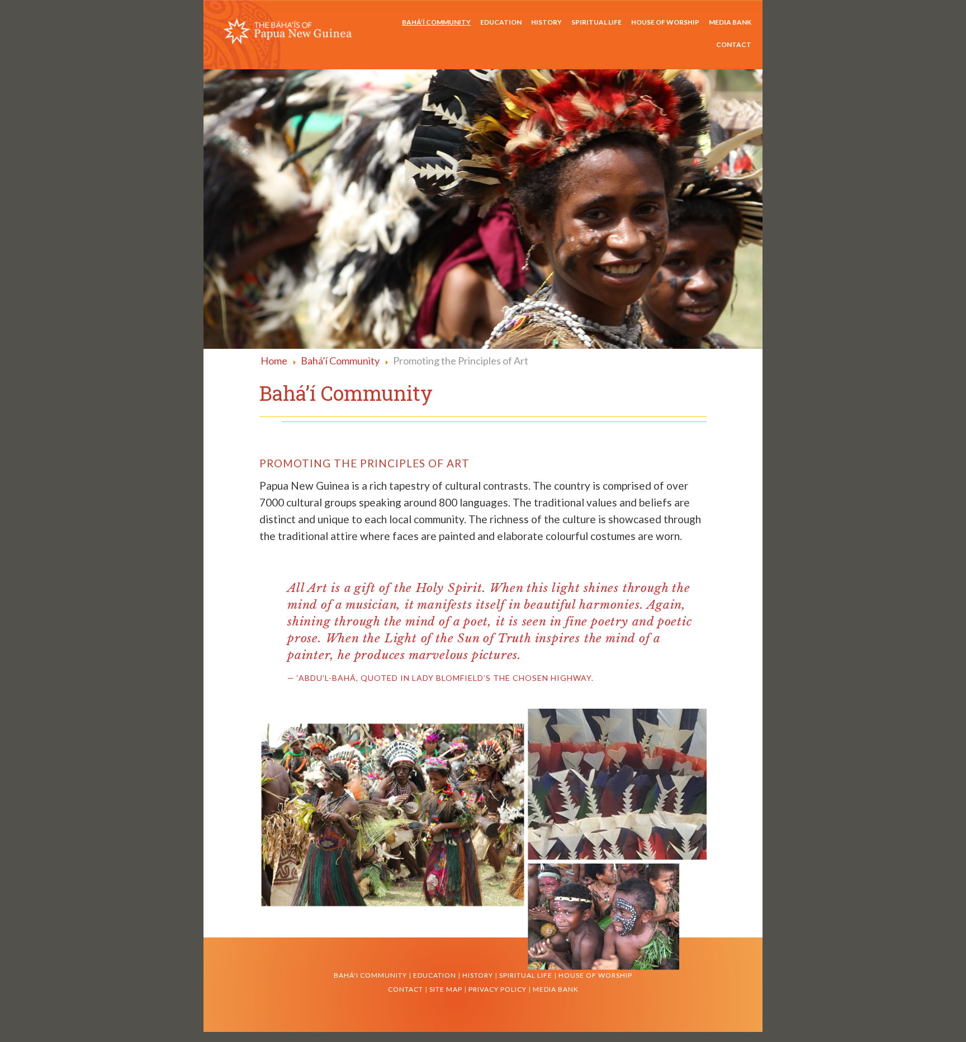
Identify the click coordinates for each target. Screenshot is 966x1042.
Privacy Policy (498, 989)
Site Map (445, 989)
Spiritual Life (596, 22)
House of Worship (665, 22)
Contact (733, 44)
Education (501, 22)
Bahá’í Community (436, 22)
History (546, 22)
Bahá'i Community (370, 975)
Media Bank (730, 22)
